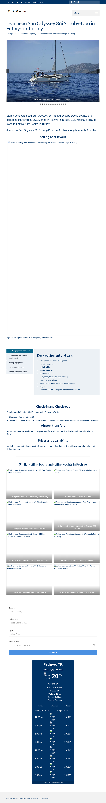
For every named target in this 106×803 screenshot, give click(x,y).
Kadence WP (44, 798)
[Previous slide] (7, 71)
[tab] (40, 104)
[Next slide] (98, 71)
